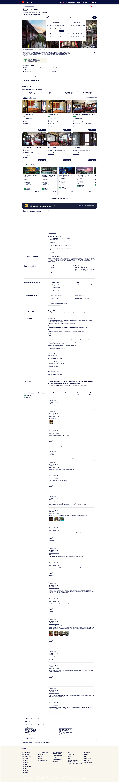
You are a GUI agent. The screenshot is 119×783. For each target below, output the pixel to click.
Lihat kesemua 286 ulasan (32, 61)
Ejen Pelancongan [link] (56, 761)
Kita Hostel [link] (61, 724)
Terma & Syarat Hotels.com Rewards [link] (75, 763)
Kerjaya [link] (85, 756)
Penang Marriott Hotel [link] (29, 727)
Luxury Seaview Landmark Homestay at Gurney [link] (34, 725)
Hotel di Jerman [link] (25, 770)
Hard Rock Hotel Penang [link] (64, 737)
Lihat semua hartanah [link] (29, 6)
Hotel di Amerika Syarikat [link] (26, 756)
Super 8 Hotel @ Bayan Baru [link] (30, 730)
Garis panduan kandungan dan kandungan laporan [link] (73, 761)
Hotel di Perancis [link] (25, 762)
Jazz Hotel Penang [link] (28, 737)
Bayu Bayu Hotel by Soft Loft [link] (65, 729)
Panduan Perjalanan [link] (87, 758)
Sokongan (79, 2)
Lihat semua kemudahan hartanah (55, 290)
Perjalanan (85, 2)
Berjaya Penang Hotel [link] (29, 735)
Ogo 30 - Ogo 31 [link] (50, 93)
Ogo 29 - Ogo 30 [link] (31, 93)
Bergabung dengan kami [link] (57, 755)
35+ (94, 46)
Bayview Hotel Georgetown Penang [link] (66, 725)
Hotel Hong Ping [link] (62, 733)
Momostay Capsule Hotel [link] (30, 734)
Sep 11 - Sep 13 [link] (88, 93)
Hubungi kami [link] (40, 758)
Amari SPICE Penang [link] (63, 730)
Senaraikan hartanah (70, 2)
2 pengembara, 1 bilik (76, 18)
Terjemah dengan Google (54, 405)
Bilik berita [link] (55, 757)
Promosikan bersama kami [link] (57, 759)
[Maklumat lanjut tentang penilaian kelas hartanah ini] (28, 10)
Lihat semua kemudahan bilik (54, 305)
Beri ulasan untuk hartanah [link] (42, 760)
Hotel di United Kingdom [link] (26, 766)
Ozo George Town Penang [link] (30, 731)
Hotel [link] (24, 742)
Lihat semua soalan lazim (53, 387)
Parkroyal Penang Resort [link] (30, 738)
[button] (50, 28)
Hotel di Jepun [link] (25, 772)
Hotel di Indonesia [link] (25, 760)
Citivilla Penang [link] (28, 732)
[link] (93, 6)
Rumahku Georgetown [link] (64, 734)
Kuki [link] (69, 758)
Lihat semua (25, 73)
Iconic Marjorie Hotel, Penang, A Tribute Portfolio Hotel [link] (36, 724)
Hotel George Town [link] (38, 742)
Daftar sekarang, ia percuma (90, 205)
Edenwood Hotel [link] (62, 735)
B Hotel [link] (60, 731)
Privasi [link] (69, 756)
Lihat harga (42, 129)
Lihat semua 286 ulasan (54, 713)
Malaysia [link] (27, 742)
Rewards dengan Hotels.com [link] (89, 762)
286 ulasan (26, 397)
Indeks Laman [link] (86, 760)
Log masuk (94, 2)
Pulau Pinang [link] (32, 742)
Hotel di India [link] (24, 768)
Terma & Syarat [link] (71, 754)
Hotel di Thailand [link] (25, 758)
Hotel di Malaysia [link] (25, 754)
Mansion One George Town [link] (30, 729)
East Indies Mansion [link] (29, 728)
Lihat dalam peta (52, 233)
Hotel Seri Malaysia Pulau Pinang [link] (66, 728)
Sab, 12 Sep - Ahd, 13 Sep (54, 18)
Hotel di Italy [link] (24, 764)
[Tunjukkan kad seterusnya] (96, 181)
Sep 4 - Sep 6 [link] (69, 93)
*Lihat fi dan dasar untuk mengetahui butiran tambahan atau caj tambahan (62, 276)
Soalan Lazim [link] (40, 756)
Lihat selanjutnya (51, 252)
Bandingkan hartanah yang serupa (60, 198)
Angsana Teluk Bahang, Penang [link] (65, 732)
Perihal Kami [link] (86, 754)
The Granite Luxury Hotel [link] (64, 727)
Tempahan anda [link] (41, 754)
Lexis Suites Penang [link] (29, 733)
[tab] (27, 721)
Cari (94, 17)
